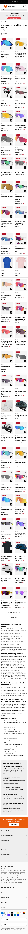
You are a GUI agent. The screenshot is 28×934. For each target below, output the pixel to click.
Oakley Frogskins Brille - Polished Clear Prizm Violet (20, 604)
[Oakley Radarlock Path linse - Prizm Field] (21, 140)
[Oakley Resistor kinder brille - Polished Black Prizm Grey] (7, 524)
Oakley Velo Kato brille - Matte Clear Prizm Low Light (20, 80)
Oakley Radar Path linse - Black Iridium (20, 367)
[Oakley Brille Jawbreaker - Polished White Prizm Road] (21, 239)
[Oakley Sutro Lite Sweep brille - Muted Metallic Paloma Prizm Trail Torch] (7, 332)
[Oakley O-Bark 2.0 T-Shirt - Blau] (7, 262)
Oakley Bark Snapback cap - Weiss (6, 415)
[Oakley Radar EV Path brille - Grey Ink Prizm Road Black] (21, 92)
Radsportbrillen (4, 646)
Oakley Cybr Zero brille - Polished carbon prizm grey (6, 391)
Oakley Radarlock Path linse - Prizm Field (20, 149)
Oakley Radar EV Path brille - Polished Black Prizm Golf (20, 198)
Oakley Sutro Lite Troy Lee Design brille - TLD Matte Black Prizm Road (20, 319)
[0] (24, 6)
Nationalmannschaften (14, 871)
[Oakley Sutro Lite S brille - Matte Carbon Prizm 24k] (21, 453)
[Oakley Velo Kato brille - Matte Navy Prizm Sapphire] (7, 44)
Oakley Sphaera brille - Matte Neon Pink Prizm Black (20, 174)
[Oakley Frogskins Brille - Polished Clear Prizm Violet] (21, 593)
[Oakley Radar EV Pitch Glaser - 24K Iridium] (21, 500)
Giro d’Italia (16, 877)
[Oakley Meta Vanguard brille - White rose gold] (7, 285)
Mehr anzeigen (14, 617)
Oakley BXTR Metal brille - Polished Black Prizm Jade (7, 174)
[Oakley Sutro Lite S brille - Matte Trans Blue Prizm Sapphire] (7, 453)
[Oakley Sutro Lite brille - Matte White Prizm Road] (7, 212)
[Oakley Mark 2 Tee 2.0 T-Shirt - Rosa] (21, 263)
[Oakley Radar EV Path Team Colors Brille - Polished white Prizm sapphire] (21, 212)
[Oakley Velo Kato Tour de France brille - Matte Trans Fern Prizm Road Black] (21, 332)
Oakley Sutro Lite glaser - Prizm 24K (7, 197)
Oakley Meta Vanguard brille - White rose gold (6, 294)
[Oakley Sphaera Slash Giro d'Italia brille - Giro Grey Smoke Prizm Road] (21, 476)
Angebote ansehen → (14, 18)
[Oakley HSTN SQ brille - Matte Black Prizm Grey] (7, 308)
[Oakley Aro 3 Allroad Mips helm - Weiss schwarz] (7, 428)
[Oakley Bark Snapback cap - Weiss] (7, 406)
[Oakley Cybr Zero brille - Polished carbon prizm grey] (7, 380)
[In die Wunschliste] (11, 39)
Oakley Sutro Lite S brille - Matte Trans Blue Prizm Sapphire (6, 464)
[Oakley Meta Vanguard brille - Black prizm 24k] (7, 357)
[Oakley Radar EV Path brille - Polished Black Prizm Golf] (21, 187)
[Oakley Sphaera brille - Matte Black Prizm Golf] (21, 569)
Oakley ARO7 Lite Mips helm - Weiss (6, 579)
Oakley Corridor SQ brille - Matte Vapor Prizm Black (7, 486)
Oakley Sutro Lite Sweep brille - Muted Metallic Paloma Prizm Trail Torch (6, 342)
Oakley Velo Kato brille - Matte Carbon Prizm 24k (6, 126)
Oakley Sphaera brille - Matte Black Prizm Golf (20, 579)
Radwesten (22, 693)
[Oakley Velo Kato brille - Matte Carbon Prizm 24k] (7, 116)
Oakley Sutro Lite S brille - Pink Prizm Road (20, 294)
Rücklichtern (4, 715)
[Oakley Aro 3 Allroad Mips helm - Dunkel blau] (21, 406)
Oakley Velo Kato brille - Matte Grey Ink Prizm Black (6, 150)
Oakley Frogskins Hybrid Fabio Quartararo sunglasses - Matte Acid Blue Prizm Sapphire (20, 439)
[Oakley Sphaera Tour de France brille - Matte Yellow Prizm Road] (7, 593)
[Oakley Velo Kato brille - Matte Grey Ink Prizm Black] (7, 140)
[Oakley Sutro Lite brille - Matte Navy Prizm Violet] (21, 524)
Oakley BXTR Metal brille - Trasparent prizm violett (21, 126)
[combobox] (14, 10)
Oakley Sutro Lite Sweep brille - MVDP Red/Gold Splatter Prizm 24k (20, 54)
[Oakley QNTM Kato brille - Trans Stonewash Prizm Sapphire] (7, 500)
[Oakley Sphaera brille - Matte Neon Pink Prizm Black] (21, 163)
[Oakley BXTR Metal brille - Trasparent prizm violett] (21, 116)
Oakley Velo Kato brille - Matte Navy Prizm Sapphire (6, 54)
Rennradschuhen (19, 748)
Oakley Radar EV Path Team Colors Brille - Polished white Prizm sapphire (20, 224)
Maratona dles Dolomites (12, 879)
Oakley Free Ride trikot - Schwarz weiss (6, 557)
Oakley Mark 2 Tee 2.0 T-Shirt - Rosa (20, 272)
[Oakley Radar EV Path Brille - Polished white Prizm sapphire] (7, 239)
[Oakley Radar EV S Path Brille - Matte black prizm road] (21, 380)
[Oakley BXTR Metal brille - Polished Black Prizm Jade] (7, 163)
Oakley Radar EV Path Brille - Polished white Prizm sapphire (6, 250)
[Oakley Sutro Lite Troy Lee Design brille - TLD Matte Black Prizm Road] (21, 308)
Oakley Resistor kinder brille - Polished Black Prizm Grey (6, 534)
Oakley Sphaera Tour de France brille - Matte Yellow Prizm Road (6, 604)
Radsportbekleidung (6, 695)
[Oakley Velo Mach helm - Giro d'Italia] (7, 92)
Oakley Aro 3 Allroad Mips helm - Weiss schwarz (7, 437)
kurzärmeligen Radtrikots (15, 673)
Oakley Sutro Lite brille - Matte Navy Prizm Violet (20, 533)
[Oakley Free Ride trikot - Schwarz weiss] (7, 547)
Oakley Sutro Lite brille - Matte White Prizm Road (6, 222)
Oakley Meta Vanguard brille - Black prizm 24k (6, 367)
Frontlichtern (18, 713)
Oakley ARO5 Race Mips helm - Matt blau (20, 557)
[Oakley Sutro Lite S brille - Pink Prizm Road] (21, 285)
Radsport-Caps (15, 693)
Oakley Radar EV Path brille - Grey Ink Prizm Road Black (20, 103)
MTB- (2, 873)
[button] (26, 6)
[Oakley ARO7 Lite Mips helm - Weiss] (7, 569)
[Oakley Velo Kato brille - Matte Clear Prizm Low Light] (21, 69)
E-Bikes (7, 873)
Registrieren (14, 824)
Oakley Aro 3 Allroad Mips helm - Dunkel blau (21, 415)
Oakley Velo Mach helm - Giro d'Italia (6, 102)
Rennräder (22, 871)
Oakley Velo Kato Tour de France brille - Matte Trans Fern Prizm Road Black (20, 344)
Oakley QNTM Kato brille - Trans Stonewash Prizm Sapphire (7, 511)
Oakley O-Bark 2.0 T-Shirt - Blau (7, 272)
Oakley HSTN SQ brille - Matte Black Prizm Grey (6, 318)
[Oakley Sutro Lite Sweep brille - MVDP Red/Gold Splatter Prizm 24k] (21, 44)
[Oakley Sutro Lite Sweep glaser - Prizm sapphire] (7, 69)
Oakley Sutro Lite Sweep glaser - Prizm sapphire (6, 79)
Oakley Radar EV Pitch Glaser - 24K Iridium (20, 510)
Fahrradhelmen (19, 646)
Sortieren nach (4, 33)
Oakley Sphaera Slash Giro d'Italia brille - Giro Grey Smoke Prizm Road (20, 487)
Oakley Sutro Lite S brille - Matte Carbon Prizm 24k (21, 463)
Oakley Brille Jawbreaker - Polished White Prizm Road (21, 250)
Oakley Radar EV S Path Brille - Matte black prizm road (20, 391)
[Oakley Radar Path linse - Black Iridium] (21, 357)
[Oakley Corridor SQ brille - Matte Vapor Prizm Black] (7, 476)
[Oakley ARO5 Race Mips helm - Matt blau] (21, 547)
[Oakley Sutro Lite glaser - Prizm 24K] (7, 187)
